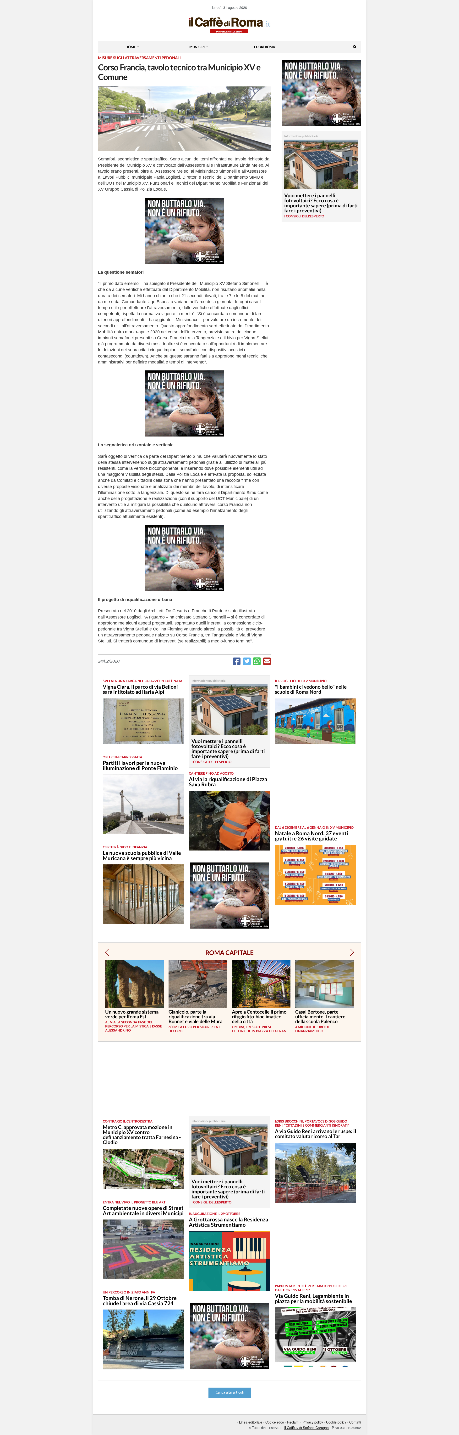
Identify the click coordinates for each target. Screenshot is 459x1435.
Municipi (197, 47)
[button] (107, 952)
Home (131, 47)
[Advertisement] (315, 788)
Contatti (355, 1422)
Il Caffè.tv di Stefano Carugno (306, 1427)
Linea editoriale (250, 1422)
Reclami (293, 1422)
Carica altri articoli (230, 1393)
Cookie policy (336, 1422)
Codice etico (274, 1422)
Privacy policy (312, 1422)
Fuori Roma (264, 47)
